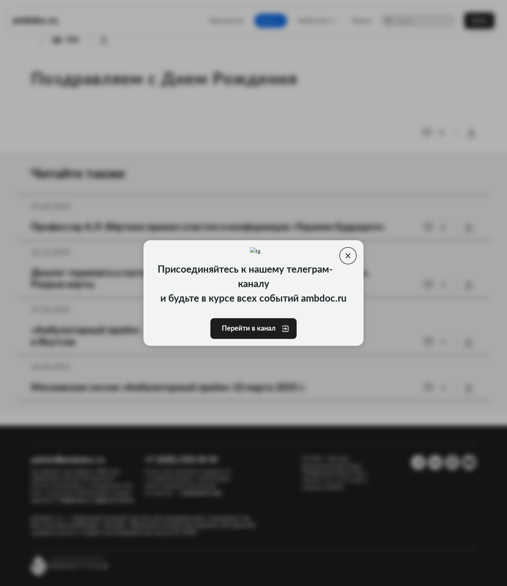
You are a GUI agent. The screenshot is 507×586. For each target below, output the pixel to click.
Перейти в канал (249, 328)
